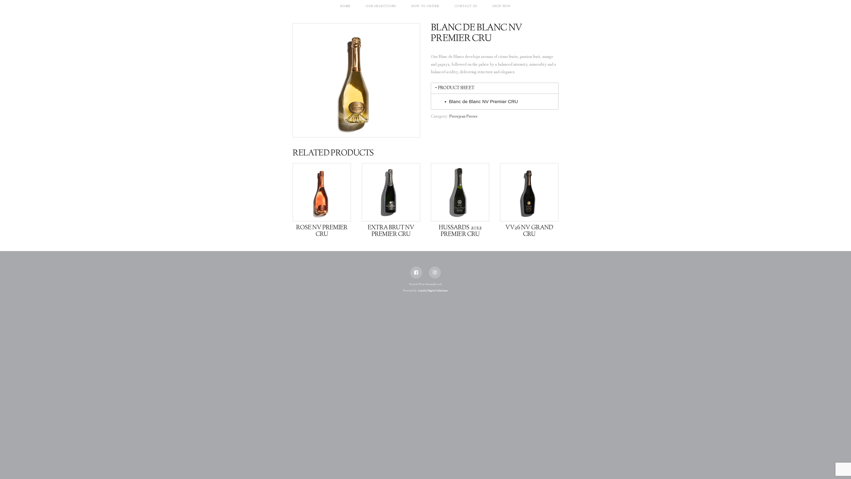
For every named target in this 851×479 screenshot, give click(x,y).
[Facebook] (416, 273)
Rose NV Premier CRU (321, 231)
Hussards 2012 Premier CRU (460, 231)
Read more (323, 214)
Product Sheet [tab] (456, 88)
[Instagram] (435, 273)
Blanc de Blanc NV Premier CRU (483, 101)
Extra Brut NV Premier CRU (391, 231)
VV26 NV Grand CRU (529, 231)
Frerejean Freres (463, 117)
